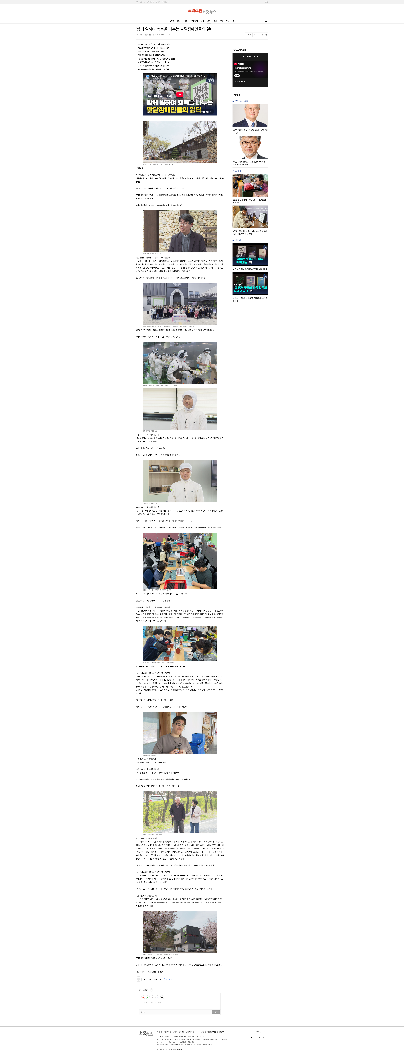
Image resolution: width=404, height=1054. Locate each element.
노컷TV (158, 2)
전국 (234, 21)
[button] (243, 56)
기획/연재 (194, 21)
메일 (169, 979)
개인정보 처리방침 (211, 1032)
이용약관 (202, 1032)
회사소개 (159, 1032)
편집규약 (221, 1032)
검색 (266, 20)
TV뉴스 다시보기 (174, 21)
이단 (221, 21)
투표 (227, 21)
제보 (196, 1032)
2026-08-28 (240, 81)
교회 (208, 21)
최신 (185, 21)
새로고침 (151, 990)
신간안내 (238, 240)
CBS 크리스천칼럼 (241, 101)
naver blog (259, 1037)
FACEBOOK (251, 1037)
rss (263, 1037)
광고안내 (181, 1032)
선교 (215, 21)
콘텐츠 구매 (189, 1032)
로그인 (266, 2)
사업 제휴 (174, 1032)
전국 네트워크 (150, 2)
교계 (202, 21)
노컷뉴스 (142, 2)
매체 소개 (166, 1032)
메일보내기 (155, 34)
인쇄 (266, 35)
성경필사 (238, 171)
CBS (137, 2)
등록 (215, 1012)
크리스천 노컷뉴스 (202, 11)
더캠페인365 (165, 2)
